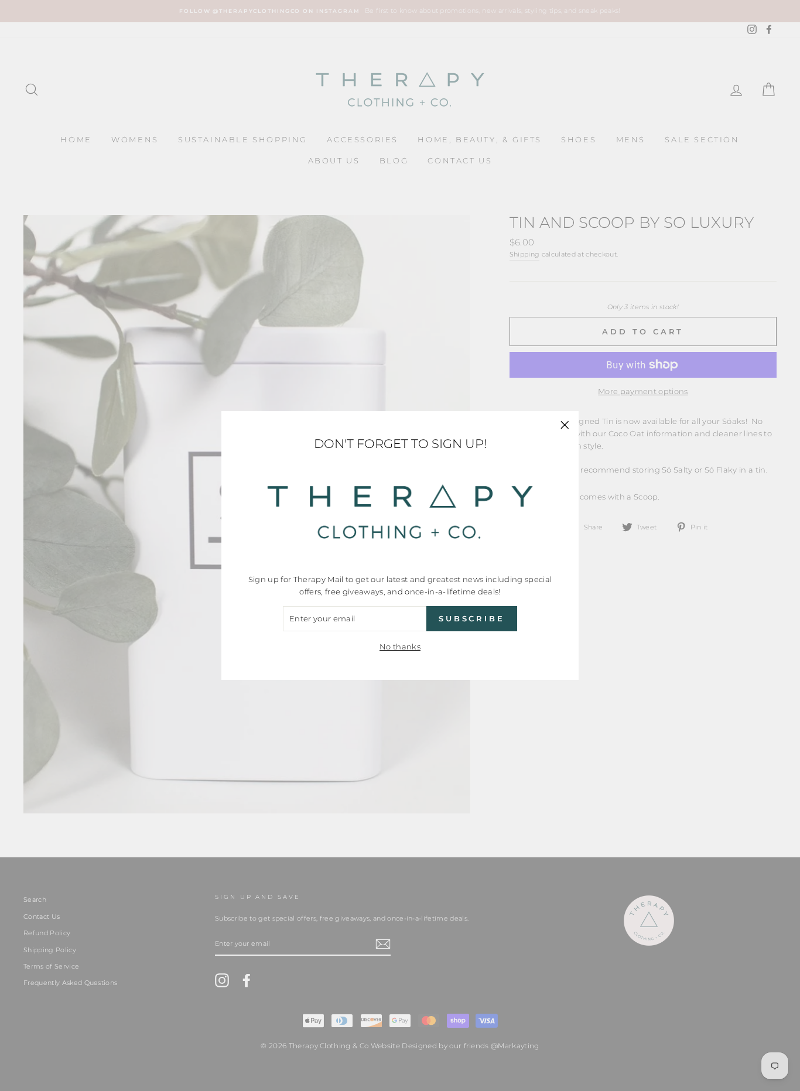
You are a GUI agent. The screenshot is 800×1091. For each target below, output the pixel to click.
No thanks (400, 646)
